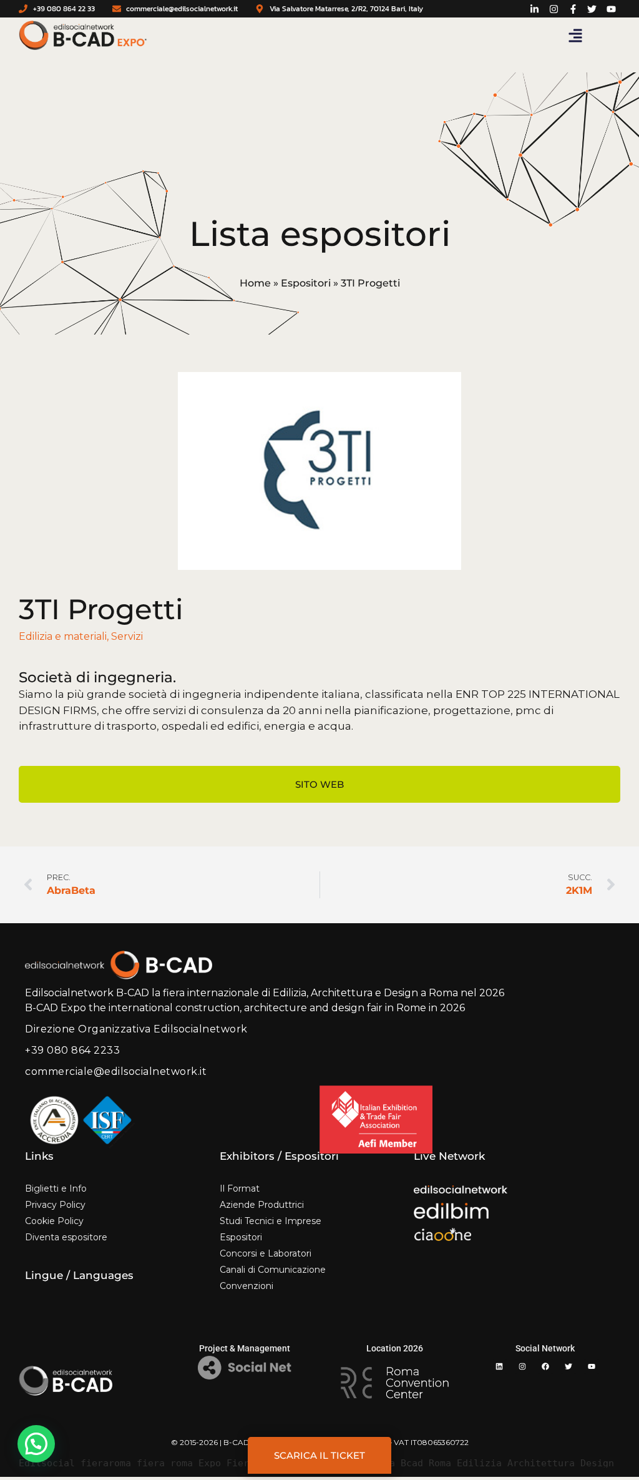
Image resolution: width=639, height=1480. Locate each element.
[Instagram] (522, 1366)
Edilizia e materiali (63, 636)
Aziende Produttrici (262, 1204)
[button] (575, 35)
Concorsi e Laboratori (265, 1253)
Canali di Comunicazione (273, 1269)
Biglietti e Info (56, 1188)
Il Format (240, 1188)
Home (255, 283)
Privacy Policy (55, 1204)
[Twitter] (568, 1366)
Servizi (127, 636)
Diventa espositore (66, 1237)
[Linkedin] (499, 1366)
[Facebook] (545, 1366)
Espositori (306, 283)
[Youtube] (591, 1366)
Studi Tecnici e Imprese (270, 1221)
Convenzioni (246, 1285)
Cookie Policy (54, 1221)
